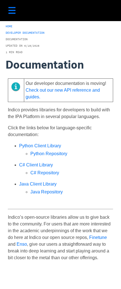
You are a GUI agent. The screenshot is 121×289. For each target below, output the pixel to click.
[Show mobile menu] (12, 10)
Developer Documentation (25, 33)
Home (9, 26)
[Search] (108, 10)
